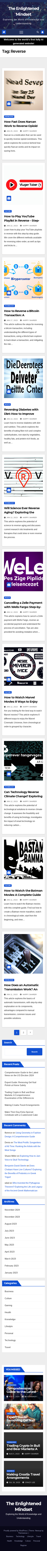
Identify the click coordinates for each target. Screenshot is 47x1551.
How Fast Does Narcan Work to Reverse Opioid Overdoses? (20, 126)
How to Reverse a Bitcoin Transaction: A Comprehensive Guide (21, 315)
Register (23, 1545)
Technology (9, 306)
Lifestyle (9, 1326)
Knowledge (9, 116)
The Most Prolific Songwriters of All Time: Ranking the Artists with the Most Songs (23, 1146)
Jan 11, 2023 (12, 900)
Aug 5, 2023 (14, 1454)
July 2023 (9, 1231)
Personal (9, 1333)
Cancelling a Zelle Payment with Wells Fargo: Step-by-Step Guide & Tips (23, 607)
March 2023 (10, 1259)
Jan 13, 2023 (12, 419)
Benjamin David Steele (15, 1166)
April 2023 (9, 1252)
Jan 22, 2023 (12, 226)
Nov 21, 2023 (15, 1425)
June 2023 (10, 1238)
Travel (8, 1347)
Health (7, 404)
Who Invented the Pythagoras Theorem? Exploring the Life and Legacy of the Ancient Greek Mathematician (23, 1187)
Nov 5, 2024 (14, 1397)
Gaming (8, 1305)
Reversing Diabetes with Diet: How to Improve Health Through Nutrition (22, 414)
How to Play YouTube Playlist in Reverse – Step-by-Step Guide (21, 221)
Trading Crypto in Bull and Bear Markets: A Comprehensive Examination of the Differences (20, 1095)
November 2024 (12, 1210)
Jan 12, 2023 (12, 517)
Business (9, 1291)
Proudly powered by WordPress (16, 1531)
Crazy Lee (30, 1425)
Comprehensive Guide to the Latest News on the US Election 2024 (21, 1393)
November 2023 (12, 1217)
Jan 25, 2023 (12, 131)
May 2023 (9, 1245)
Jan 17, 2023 (12, 320)
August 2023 (11, 1224)
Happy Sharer (29, 131)
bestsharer (30, 1397)
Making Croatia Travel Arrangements (22, 1105)
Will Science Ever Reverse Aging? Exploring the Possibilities (22, 512)
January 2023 (11, 1273)
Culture (8, 211)
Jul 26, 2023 (14, 1482)
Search (8, 1042)
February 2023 (12, 1266)
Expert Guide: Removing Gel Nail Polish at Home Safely (23, 1420)
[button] (38, 32)
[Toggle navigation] (21, 32)
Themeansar (22, 1533)
